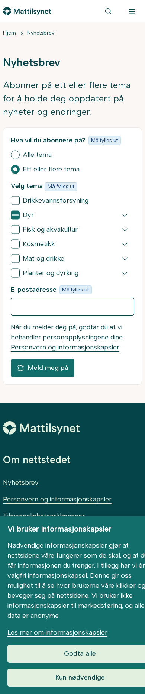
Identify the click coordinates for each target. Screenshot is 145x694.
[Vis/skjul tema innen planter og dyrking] (124, 273)
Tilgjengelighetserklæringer (44, 516)
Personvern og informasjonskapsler (65, 347)
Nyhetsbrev (40, 33)
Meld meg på (48, 368)
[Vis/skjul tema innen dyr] (124, 215)
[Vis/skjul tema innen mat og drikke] (124, 259)
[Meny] (132, 11)
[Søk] (108, 11)
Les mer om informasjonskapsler (57, 632)
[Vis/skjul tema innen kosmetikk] (124, 244)
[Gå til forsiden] (27, 11)
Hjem (9, 33)
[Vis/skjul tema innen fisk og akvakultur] (124, 230)
